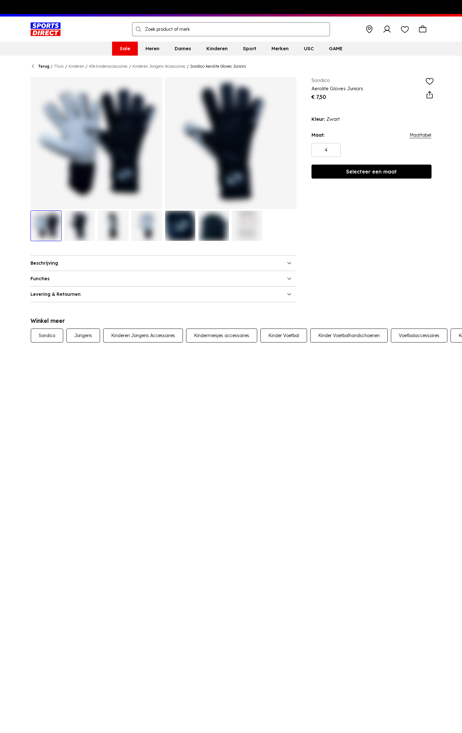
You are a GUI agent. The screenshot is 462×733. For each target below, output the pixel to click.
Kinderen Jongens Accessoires (158, 66)
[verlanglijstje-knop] (405, 29)
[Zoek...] (138, 29)
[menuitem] (125, 49)
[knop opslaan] (369, 29)
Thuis (59, 66)
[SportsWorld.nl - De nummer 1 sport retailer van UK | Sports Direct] (45, 29)
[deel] (430, 95)
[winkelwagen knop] (423, 29)
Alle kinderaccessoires (108, 66)
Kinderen (76, 66)
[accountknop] (387, 29)
